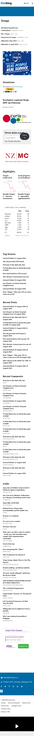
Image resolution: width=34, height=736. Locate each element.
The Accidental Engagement (13, 588)
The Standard (7, 505)
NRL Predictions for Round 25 (14, 555)
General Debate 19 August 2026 (14, 366)
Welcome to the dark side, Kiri (14, 265)
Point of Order (7, 540)
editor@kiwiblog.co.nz (10, 677)
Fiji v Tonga (5, 34)
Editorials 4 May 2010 (9, 41)
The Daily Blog (7, 492)
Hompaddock (7, 546)
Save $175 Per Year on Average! (14, 636)
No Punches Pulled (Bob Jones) (13, 585)
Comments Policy (6, 708)
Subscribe (24, 136)
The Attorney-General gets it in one (16, 277)
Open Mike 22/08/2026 (11, 503)
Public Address (8, 598)
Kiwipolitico (6, 551)
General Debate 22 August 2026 (14, 280)
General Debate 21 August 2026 (14, 258)
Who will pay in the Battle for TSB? (16, 361)
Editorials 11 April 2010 (9, 44)
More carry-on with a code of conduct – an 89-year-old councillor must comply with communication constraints (16, 535)
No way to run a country (11, 521)
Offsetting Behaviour (10, 570)
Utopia (5, 512)
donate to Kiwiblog (17, 87)
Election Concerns (9, 527)
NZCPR (5, 529)
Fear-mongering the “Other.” (13, 549)
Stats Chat (6, 557)
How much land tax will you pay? (15, 273)
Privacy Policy (5, 706)
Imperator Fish (7, 590)
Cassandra (6, 403)
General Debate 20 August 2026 (14, 289)
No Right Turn (7, 523)
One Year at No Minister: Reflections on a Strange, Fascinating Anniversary (16, 496)
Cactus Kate (7, 605)
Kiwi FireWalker (8, 620)
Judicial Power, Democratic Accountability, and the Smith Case (15, 509)
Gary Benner (7, 398)
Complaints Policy (16, 706)
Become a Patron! (8, 107)
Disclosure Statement (14, 703)
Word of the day (9, 544)
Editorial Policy (26, 703)
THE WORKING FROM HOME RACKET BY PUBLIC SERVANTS (17, 582)
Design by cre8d (5, 711)
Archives (3, 703)
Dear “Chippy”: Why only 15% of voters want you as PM (14, 356)
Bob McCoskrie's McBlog (11, 564)
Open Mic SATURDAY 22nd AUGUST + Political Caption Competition (16, 489)
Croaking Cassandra (9, 577)
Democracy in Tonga (8, 37)
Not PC (5, 518)
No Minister (6, 499)
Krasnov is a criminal (10, 516)
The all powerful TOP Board (13, 261)
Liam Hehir (6, 613)
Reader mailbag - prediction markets (16, 568)
